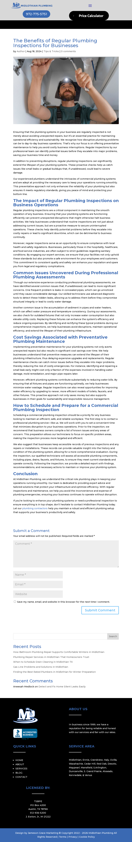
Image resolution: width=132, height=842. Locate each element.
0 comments (68, 51)
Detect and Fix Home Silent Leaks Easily (62, 686)
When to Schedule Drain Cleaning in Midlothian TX (43, 661)
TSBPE (38, 801)
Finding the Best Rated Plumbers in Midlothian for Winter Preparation (54, 671)
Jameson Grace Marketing (43, 833)
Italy (106, 759)
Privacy (72, 836)
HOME (19, 760)
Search (113, 636)
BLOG (18, 772)
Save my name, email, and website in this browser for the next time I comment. (63, 601)
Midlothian (75, 759)
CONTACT (21, 777)
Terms (62, 836)
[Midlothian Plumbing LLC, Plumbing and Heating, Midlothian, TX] (25, 734)
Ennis (86, 759)
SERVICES (21, 768)
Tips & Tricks (51, 51)
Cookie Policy (87, 836)
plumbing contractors (35, 508)
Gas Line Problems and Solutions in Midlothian (40, 666)
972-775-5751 (36, 14)
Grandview (96, 759)
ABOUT (19, 764)
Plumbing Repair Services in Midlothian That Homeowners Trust (51, 657)
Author (21, 51)
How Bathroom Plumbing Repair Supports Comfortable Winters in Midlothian (58, 652)
